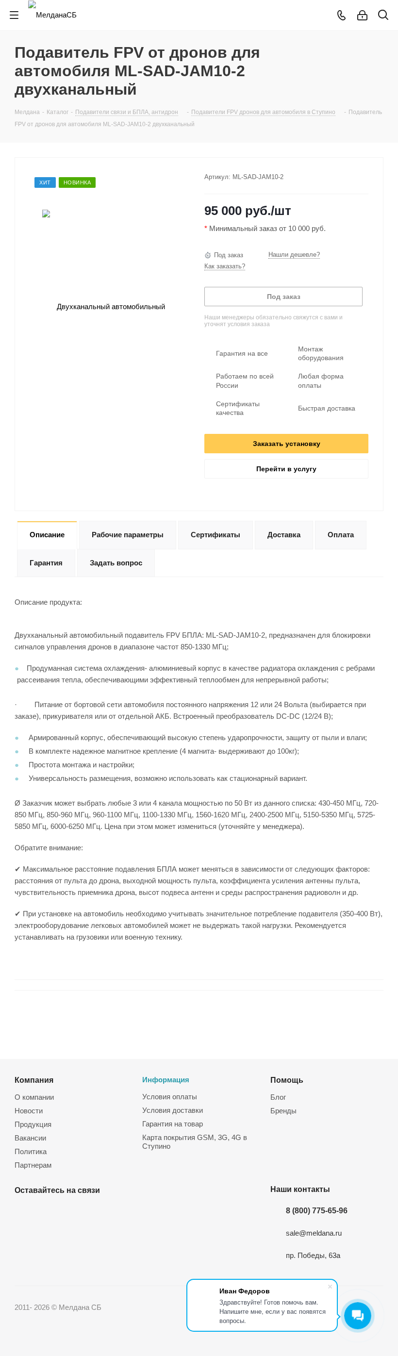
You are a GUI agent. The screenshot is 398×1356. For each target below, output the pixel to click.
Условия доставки (172, 1110)
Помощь (286, 1079)
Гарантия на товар (172, 1124)
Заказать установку (286, 443)
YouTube (48, 1213)
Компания (34, 1079)
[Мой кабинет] (362, 15)
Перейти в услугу (286, 469)
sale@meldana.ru (314, 1233)
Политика (31, 1151)
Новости (29, 1111)
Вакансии (30, 1138)
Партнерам (33, 1165)
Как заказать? (224, 266)
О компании (34, 1097)
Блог (278, 1097)
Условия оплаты (169, 1096)
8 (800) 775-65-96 (317, 1210)
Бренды (283, 1111)
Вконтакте (24, 1213)
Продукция (33, 1124)
